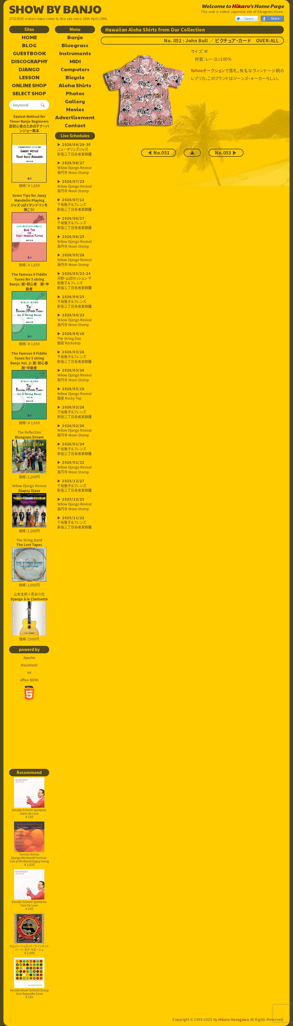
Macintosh (29, 665)
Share (275, 18)
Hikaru (241, 6)
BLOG (29, 45)
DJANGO (29, 69)
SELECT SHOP (29, 93)
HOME (29, 37)
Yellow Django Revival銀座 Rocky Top (74, 394)
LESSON (29, 77)
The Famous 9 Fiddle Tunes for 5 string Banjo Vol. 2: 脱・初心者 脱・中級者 (29, 360)
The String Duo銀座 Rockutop (70, 339)
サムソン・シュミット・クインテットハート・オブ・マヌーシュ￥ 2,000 (29, 949)
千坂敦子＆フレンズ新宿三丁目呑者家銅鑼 (74, 205)
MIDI (75, 61)
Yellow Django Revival (29, 487)
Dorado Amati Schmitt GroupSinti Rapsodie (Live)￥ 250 (29, 993)
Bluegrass (75, 45)
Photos (75, 93)
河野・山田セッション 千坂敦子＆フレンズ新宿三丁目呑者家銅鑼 (74, 281)
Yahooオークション (208, 70)
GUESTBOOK (29, 53)
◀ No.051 (158, 152)
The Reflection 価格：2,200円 (29, 454)
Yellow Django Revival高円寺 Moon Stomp (74, 168)
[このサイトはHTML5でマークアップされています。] (29, 693)
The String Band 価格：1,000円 (29, 563)
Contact (75, 125)
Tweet (248, 18)
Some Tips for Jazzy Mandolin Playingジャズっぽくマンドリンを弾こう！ (29, 202)
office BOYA (29, 679)
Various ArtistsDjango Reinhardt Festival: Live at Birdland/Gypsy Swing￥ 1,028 (29, 859)
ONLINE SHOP (29, 85)
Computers (75, 69)
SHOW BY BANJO (55, 8)
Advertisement (75, 117)
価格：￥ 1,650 (29, 185)
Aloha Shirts (75, 85)
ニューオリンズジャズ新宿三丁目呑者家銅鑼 (74, 150)
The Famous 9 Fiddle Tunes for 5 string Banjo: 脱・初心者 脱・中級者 (29, 281)
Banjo (75, 37)
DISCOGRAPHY (29, 61)
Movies (75, 109)
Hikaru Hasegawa (233, 1019)
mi (29, 672)
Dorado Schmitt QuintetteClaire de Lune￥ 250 (29, 813)
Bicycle (75, 77)
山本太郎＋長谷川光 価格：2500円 (29, 617)
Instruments (75, 53)
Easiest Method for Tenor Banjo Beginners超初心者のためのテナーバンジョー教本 (29, 123)
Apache (29, 657)
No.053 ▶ (226, 152)
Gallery (75, 101)
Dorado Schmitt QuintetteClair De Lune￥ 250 (29, 905)
